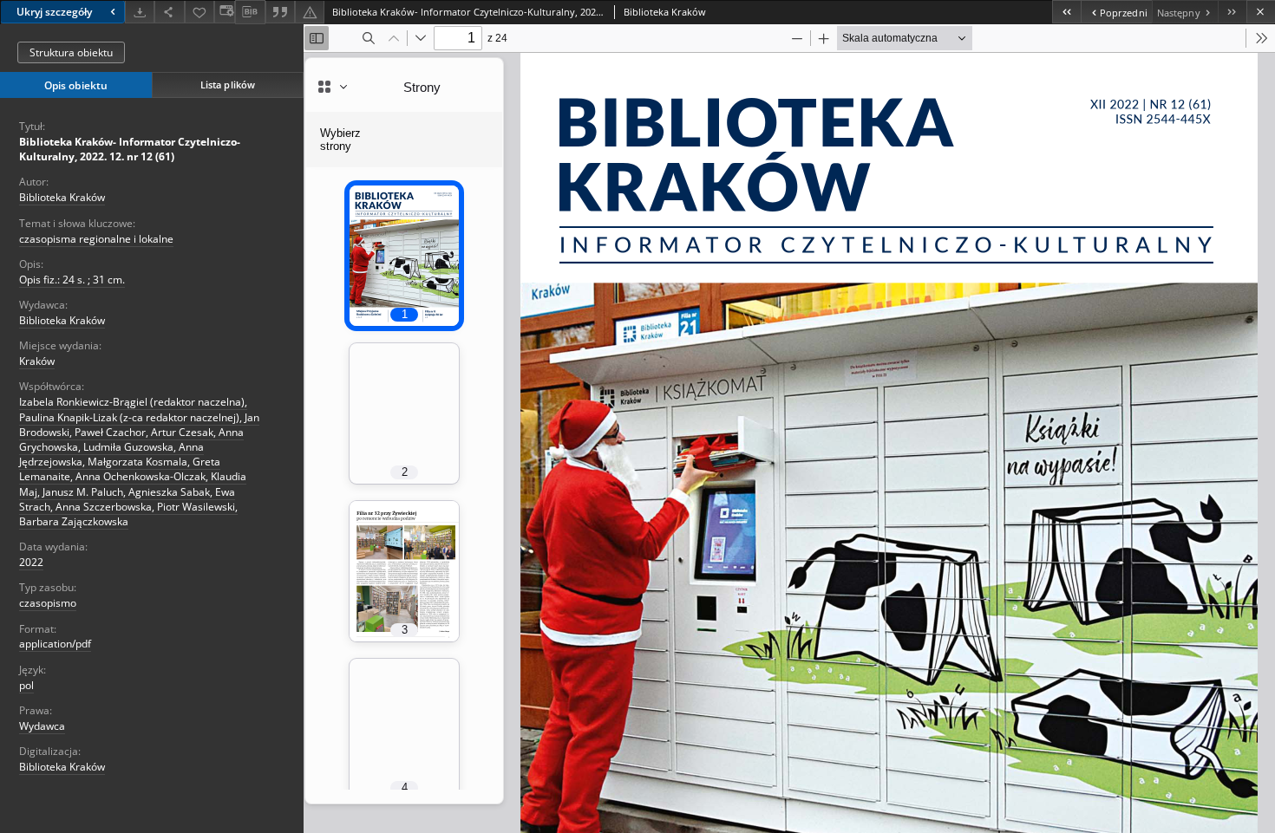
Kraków (37, 361)
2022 (31, 562)
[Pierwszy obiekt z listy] (1066, 11)
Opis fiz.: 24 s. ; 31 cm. (72, 279)
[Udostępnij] (169, 11)
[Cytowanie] (280, 11)
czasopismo (47, 602)
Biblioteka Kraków (62, 197)
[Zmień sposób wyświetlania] (224, 11)
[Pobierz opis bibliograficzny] (250, 12)
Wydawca (42, 726)
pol (26, 685)
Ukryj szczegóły (54, 11)
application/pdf (55, 643)
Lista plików (227, 84)
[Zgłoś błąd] (309, 11)
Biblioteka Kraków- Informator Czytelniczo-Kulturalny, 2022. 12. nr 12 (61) (129, 149)
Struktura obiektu (71, 52)
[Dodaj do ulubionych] (199, 11)
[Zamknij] (1260, 11)
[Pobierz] (139, 11)
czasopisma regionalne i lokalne (96, 238)
